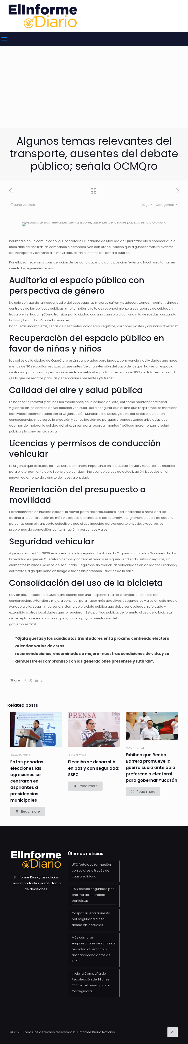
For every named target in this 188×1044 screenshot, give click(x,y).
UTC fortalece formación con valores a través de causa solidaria (91, 870)
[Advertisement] (94, 90)
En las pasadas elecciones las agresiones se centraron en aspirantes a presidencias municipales (26, 781)
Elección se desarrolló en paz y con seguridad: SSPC (93, 768)
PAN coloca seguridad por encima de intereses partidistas (93, 895)
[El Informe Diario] (42, 16)
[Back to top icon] (172, 1032)
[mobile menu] (4, 39)
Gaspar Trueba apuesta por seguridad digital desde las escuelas (91, 919)
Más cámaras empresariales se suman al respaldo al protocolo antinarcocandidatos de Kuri (94, 949)
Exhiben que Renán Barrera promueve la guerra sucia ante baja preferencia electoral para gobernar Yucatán (151, 767)
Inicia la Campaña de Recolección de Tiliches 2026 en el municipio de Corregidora (91, 982)
